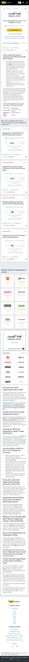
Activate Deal (14, 30)
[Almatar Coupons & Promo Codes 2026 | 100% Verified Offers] (21, 319)
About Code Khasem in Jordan (14, 637)
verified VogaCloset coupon (14, 436)
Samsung (8, 310)
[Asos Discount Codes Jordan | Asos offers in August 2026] (8, 381)
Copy (22, 143)
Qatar (14, 618)
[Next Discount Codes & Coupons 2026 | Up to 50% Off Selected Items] (21, 376)
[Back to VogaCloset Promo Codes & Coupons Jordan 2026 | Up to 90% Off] (25, 9)
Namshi (7, 324)
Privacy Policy (16, 659)
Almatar (21, 326)
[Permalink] (2, 154)
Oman (14, 616)
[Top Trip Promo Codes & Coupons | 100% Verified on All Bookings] (21, 292)
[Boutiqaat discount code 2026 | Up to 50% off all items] (21, 381)
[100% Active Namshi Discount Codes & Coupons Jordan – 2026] (7, 319)
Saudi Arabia (15, 608)
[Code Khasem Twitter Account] (16, 646)
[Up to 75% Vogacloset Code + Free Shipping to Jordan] (14, 340)
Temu (7, 283)
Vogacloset (15, 8)
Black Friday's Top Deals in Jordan (15, 640)
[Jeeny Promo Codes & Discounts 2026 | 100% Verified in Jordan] (7, 292)
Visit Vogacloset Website (14, 34)
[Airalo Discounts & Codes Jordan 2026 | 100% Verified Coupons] (21, 278)
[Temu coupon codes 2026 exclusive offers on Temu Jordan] (7, 278)
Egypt (14, 620)
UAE (14, 610)
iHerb (21, 312)
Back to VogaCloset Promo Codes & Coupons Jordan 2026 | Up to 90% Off (14, 37)
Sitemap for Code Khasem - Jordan (14, 635)
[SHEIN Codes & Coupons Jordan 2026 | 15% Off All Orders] (8, 376)
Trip (21, 297)
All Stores (8, 8)
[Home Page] (6, 2)
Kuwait (14, 612)
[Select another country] (19, 3)
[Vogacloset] (14, 14)
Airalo (21, 285)
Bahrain (14, 614)
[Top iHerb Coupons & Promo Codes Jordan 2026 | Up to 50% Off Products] (21, 305)
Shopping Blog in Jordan (14, 633)
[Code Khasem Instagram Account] (12, 646)
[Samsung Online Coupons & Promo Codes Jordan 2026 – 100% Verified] (7, 305)
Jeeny (7, 298)
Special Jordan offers (14, 631)
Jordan (14, 622)
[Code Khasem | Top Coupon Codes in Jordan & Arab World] (3, 8)
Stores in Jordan (14, 629)
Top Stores (6, 353)
